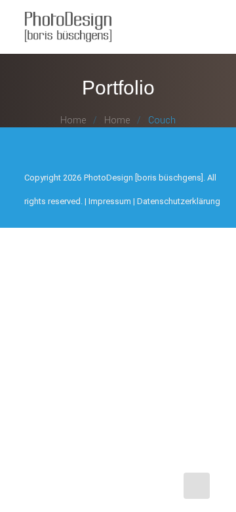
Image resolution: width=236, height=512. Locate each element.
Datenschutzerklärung (178, 201)
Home (73, 120)
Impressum (109, 201)
